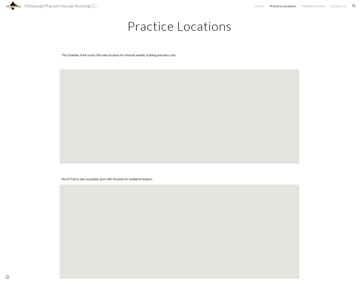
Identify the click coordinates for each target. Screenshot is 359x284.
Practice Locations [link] (283, 6)
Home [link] (259, 6)
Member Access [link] (313, 6)
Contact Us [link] (339, 6)
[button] (354, 6)
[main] (179, 25)
